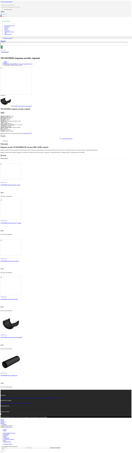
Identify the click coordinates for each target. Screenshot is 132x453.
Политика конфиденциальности (21, 403)
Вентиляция (6, 434)
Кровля (5, 436)
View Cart (3, 427)
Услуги (28, 403)
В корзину (3, 136)
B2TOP (45, 417)
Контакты (6, 403)
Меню (4, 430)
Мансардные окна (13, 397)
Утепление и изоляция (9, 31)
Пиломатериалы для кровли (46, 397)
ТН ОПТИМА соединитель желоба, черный (11, 337)
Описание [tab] (5, 141)
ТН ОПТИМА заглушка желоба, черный (10, 185)
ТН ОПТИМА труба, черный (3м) (9, 375)
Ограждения (6, 438)
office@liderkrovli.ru (8, 9)
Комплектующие (7, 34)
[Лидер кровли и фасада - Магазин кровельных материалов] (7, 1)
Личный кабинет (11, 403)
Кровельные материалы (5, 397)
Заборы (26, 397)
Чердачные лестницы (56, 397)
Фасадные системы (21, 397)
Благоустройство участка (9, 433)
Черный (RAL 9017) (27, 133)
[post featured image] (66, 171)
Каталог (2, 403)
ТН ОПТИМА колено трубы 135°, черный (11, 223)
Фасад (4, 440)
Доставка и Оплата (7, 38)
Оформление (9, 427)
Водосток (39, 397)
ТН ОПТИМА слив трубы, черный (9, 299)
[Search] (2, 47)
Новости (31, 403)
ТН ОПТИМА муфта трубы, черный (9, 261)
